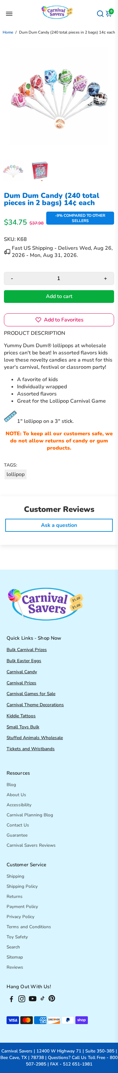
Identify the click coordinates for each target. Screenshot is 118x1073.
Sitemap (15, 957)
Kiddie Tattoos (21, 716)
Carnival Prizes (21, 683)
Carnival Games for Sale (31, 694)
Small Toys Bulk (23, 727)
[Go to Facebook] (11, 1000)
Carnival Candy (22, 672)
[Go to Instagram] (22, 1000)
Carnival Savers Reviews (31, 845)
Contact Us (18, 825)
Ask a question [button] (59, 525)
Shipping (15, 876)
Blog (11, 785)
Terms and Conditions (29, 927)
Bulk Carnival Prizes (27, 650)
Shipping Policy (22, 886)
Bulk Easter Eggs (24, 661)
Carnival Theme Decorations (35, 705)
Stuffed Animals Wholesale (35, 738)
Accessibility (19, 805)
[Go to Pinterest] (52, 1000)
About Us (16, 795)
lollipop (16, 474)
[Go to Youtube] (33, 1000)
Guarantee (17, 835)
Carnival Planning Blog (30, 815)
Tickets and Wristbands (31, 749)
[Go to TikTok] (42, 1000)
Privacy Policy (20, 917)
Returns (15, 896)
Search (13, 947)
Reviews (15, 967)
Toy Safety (17, 937)
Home (8, 32)
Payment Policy (22, 906)
